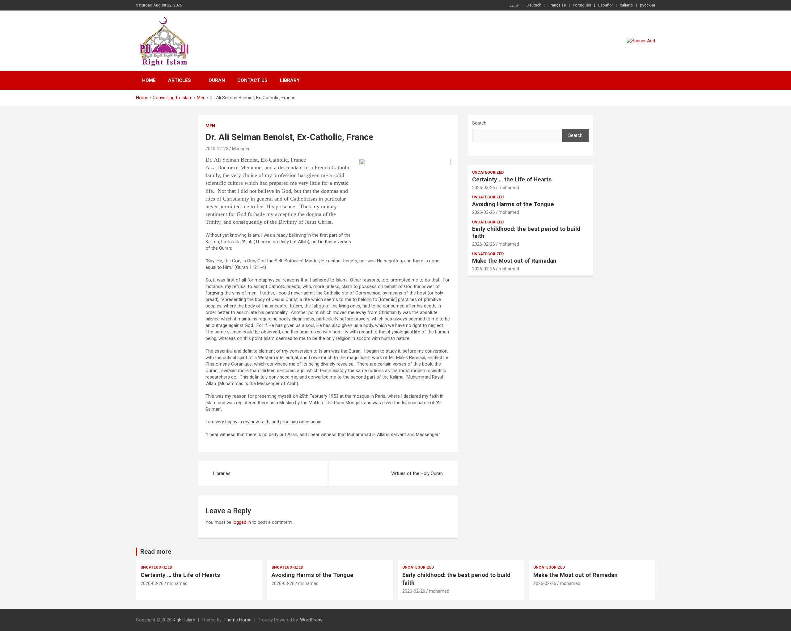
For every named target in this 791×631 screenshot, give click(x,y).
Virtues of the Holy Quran (417, 473)
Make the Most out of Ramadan (514, 260)
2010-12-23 (216, 148)
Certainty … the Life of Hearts (512, 179)
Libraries (222, 473)
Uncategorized (488, 172)
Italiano (626, 5)
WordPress (311, 620)
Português (582, 5)
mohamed (509, 187)
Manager (241, 148)
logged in (242, 522)
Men (210, 125)
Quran (217, 80)
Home (149, 80)
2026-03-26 (483, 187)
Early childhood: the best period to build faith (526, 232)
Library (290, 80)
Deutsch (534, 5)
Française (557, 5)
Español (605, 5)
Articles (179, 80)
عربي (514, 5)
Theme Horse (238, 620)
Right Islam (184, 620)
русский (647, 5)
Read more (155, 551)
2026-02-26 (483, 244)
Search (479, 123)
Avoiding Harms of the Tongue (513, 204)
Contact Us (252, 80)
